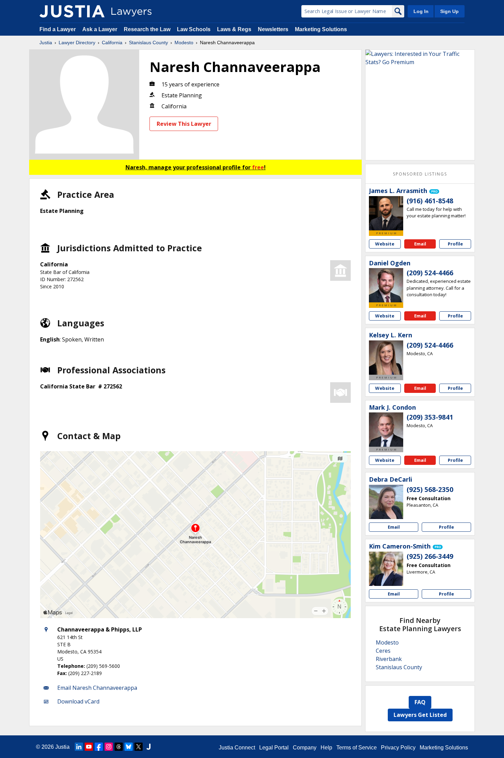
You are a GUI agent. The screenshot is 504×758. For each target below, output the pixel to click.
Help (326, 747)
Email (420, 244)
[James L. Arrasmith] (386, 213)
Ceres (383, 650)
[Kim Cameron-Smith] (386, 569)
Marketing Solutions (321, 29)
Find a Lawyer (57, 29)
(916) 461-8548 (430, 200)
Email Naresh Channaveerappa (97, 687)
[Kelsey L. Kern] (386, 357)
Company (304, 747)
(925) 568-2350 (430, 489)
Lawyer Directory (77, 42)
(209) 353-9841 (430, 417)
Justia (45, 42)
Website (384, 244)
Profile (455, 244)
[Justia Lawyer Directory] (72, 11)
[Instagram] (109, 747)
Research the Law (147, 29)
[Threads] (119, 747)
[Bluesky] (128, 747)
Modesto (184, 42)
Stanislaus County (148, 42)
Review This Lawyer (184, 124)
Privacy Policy (398, 747)
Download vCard (78, 701)
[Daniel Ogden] (386, 285)
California (112, 42)
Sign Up (449, 11)
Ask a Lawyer (100, 29)
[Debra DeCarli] (386, 502)
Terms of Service (356, 747)
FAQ (420, 702)
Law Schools (194, 29)
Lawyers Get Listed (420, 715)
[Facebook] (99, 747)
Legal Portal (274, 747)
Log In (421, 11)
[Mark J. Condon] (386, 429)
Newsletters (273, 29)
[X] (138, 747)
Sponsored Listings (420, 174)
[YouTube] (89, 747)
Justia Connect (237, 747)
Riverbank (389, 659)
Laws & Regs (234, 29)
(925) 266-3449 (430, 556)
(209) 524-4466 (430, 272)
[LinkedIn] (79, 747)
